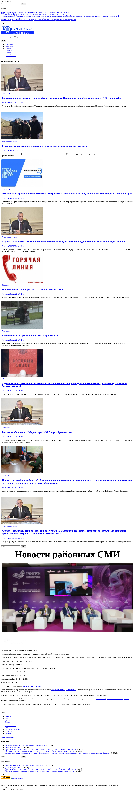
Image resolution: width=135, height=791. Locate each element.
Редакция (5, 102)
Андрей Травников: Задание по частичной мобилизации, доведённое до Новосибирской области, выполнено (64, 241)
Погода (7, 722)
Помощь (8, 724)
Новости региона (10, 46)
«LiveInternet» (71, 690)
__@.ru (33, 686)
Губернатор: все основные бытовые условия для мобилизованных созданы (44, 145)
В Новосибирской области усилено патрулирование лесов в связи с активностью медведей (34, 14)
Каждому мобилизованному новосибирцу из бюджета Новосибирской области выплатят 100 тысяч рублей (62, 98)
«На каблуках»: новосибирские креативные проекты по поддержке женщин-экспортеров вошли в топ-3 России (41, 18)
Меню (3, 40)
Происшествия (9, 50)
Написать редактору (10, 54)
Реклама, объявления (11, 56)
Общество (8, 48)
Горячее (8, 718)
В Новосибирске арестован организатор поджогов (30, 335)
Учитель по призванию (13, 747)
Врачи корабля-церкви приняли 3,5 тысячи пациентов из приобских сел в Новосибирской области (40, 749)
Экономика (9, 733)
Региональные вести (9, 141)
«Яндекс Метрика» (58, 690)
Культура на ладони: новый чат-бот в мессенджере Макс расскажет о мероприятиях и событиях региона (38, 20)
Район (7, 728)
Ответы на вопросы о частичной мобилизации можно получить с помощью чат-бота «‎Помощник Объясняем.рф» (67, 193)
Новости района (9, 44)
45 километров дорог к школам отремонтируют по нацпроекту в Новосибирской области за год (35, 12)
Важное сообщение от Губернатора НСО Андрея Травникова (37, 432)
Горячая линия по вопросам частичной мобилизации (32, 289)
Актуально (8, 52)
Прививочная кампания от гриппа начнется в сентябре (25, 745)
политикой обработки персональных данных (112, 699)
